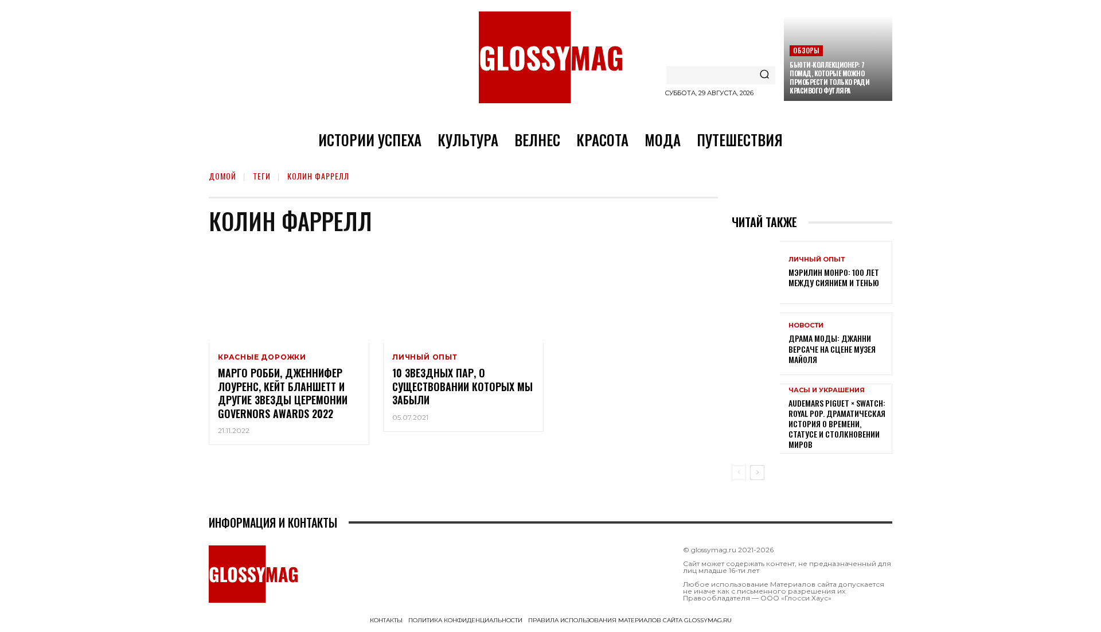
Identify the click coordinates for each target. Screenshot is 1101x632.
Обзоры (806, 50)
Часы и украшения (826, 390)
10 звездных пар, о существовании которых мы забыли (462, 386)
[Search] (764, 75)
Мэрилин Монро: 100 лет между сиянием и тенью (833, 277)
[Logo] (550, 57)
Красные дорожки (262, 357)
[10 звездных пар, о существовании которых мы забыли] (463, 294)
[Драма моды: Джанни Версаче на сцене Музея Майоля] (756, 344)
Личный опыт (425, 357)
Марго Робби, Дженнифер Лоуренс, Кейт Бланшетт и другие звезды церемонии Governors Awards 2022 (283, 392)
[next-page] (757, 472)
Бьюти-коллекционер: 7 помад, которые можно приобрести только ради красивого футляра (829, 77)
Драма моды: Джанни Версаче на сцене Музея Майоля (832, 348)
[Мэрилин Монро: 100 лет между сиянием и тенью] (756, 272)
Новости (805, 325)
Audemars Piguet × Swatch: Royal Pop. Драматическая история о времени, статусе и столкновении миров (836, 424)
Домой (222, 176)
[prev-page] (739, 472)
